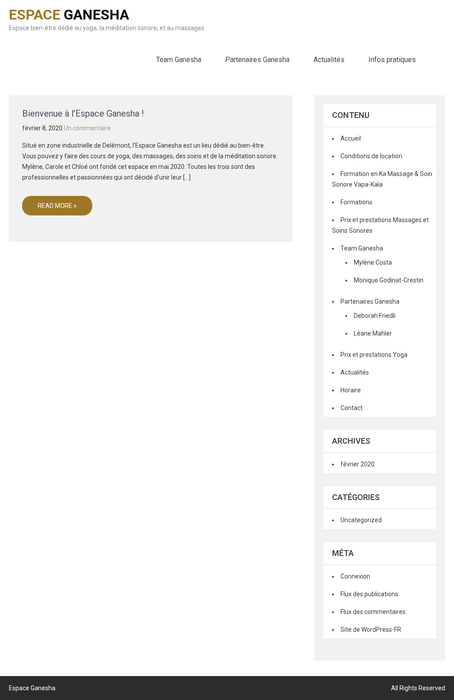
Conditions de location (371, 156)
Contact (351, 407)
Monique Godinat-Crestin (388, 280)
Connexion (355, 576)
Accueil (350, 138)
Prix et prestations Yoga (373, 354)
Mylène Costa (373, 262)
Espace (69, 14)
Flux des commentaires (373, 611)
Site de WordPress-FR (370, 629)
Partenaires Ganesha (257, 59)
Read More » (57, 205)
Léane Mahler (373, 333)
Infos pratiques (392, 59)
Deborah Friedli (374, 315)
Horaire (350, 390)
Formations (356, 202)
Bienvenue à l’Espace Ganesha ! (83, 113)
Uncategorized (361, 520)
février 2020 (357, 464)
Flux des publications (369, 594)
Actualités (328, 59)
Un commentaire (87, 128)
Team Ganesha (178, 59)
